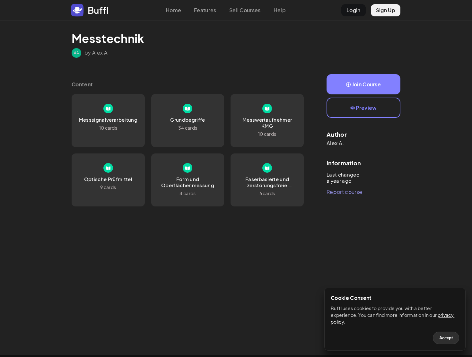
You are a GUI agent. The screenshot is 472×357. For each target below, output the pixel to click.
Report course (344, 191)
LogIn (353, 10)
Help (280, 10)
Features (205, 10)
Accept (446, 337)
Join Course (366, 84)
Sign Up (385, 10)
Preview (366, 107)
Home (173, 10)
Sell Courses (245, 10)
